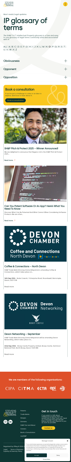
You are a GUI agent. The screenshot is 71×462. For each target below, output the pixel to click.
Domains (23, 421)
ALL (5, 47)
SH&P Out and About (27, 425)
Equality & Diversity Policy (12, 451)
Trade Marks (24, 414)
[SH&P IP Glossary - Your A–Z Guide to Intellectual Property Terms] (8, 5)
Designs (23, 418)
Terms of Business (16, 449)
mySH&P (23, 436)
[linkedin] (10, 422)
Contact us (48, 428)
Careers (23, 429)
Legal (5, 449)
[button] (67, 441)
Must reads (8, 14)
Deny (58, 455)
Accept (36, 455)
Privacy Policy (46, 459)
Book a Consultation (27, 432)
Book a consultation (15, 100)
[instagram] (5, 422)
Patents (23, 411)
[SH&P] (9, 413)
